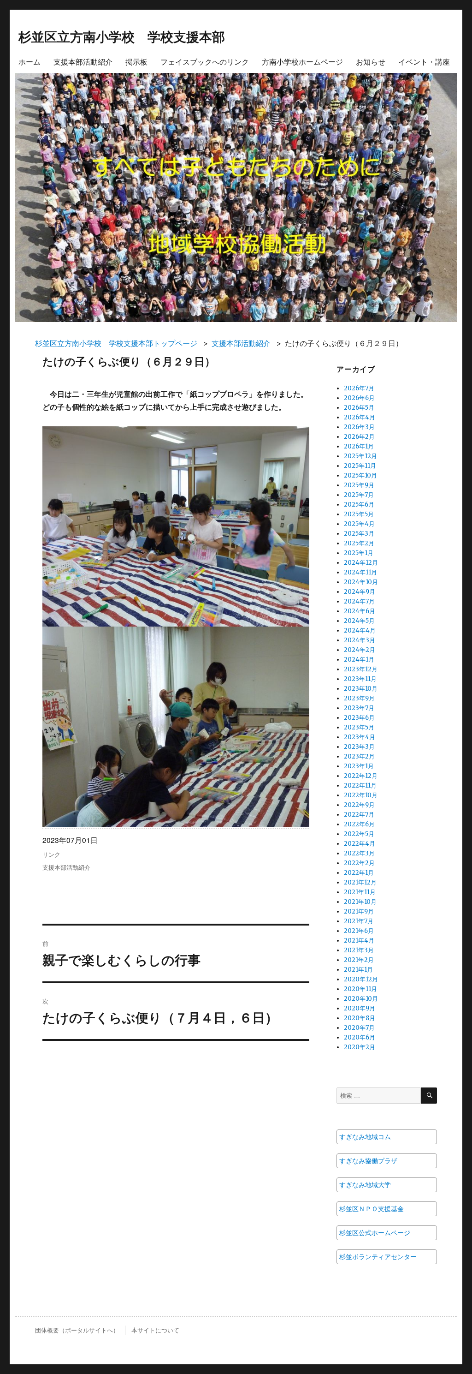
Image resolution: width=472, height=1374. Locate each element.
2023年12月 (361, 669)
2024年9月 (359, 592)
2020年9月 (359, 1008)
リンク (51, 854)
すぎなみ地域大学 (365, 1185)
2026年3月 (359, 427)
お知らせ (370, 61)
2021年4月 (359, 940)
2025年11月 (360, 466)
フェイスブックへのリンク (204, 61)
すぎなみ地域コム (365, 1137)
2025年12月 (360, 456)
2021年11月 (360, 892)
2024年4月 (360, 630)
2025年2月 (359, 543)
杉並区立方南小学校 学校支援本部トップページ (116, 343)
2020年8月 (359, 1018)
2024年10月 (361, 582)
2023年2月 (359, 756)
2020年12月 (361, 979)
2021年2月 (359, 960)
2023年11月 (360, 679)
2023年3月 (359, 747)
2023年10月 (361, 689)
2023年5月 (359, 727)
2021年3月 (359, 950)
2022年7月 (359, 814)
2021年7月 (358, 921)
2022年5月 (359, 834)
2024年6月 (359, 611)
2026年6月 (359, 398)
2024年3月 (359, 640)
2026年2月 (359, 437)
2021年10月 (360, 902)
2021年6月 (359, 931)
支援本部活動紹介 (82, 61)
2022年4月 (359, 844)
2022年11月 (360, 785)
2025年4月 (359, 524)
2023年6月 (359, 718)
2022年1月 (359, 873)
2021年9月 (359, 911)
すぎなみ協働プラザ (368, 1161)
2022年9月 (359, 805)
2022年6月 (359, 824)
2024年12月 (361, 563)
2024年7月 (359, 601)
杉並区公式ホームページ (374, 1233)
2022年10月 (361, 795)
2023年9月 (359, 698)
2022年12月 (361, 776)
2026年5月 (359, 408)
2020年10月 (361, 999)
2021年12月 (360, 882)
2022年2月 (359, 863)
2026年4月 (359, 417)
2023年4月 (359, 737)
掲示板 (136, 61)
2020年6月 (359, 1037)
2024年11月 (360, 572)
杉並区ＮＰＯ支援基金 (371, 1209)
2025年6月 (359, 504)
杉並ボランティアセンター (378, 1257)
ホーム (29, 61)
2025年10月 (360, 475)
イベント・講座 (424, 61)
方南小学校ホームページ (302, 61)
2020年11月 (360, 989)
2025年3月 (359, 534)
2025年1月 (358, 553)
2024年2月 (359, 650)
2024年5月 (359, 621)
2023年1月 (359, 766)
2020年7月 (359, 1028)
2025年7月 (359, 495)
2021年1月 (358, 970)
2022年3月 (359, 853)
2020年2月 (359, 1047)
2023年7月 (359, 708)
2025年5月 (359, 514)
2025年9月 (359, 485)
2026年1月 (359, 446)
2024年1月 (359, 659)
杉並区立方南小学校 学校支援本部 (121, 36)
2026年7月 (359, 388)
